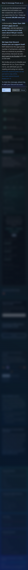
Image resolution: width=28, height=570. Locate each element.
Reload (23, 90)
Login (7, 90)
